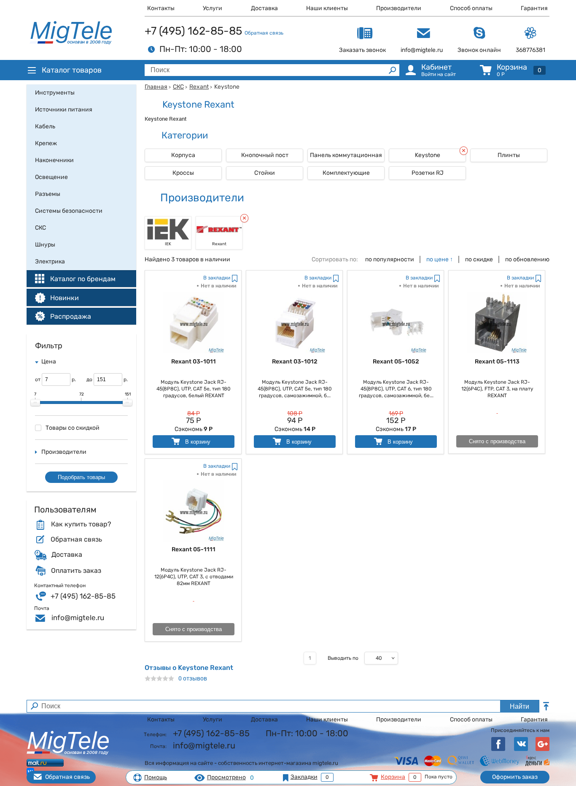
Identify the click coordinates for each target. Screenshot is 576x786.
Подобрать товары (81, 477)
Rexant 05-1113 (497, 361)
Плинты (509, 155)
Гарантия (534, 8)
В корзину (196, 442)
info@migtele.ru (77, 617)
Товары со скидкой (73, 427)
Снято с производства (497, 441)
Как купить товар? (81, 524)
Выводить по (343, 658)
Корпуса (183, 155)
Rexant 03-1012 (295, 361)
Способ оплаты (471, 8)
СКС (178, 86)
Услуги (212, 8)
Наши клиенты (327, 8)
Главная (156, 86)
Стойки (264, 172)
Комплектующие (346, 172)
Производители (398, 8)
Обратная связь (264, 33)
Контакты (161, 8)
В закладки (216, 278)
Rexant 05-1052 (396, 361)
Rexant (199, 86)
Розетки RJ (428, 172)
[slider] (35, 402)
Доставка (264, 8)
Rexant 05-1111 (193, 549)
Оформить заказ (515, 777)
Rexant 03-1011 (193, 361)
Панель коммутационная (346, 155)
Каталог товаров (72, 70)
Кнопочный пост (264, 155)
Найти (519, 706)
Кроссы (183, 172)
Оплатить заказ (76, 570)
